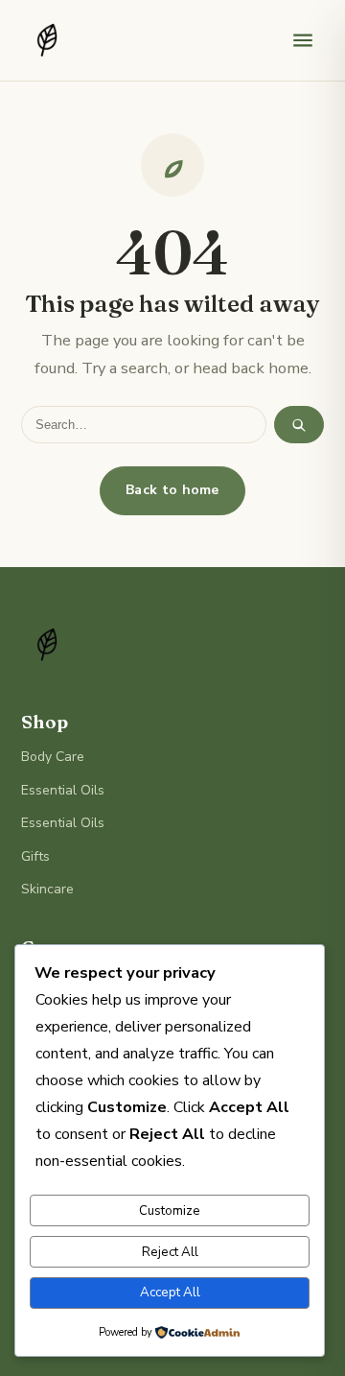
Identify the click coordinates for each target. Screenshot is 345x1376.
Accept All (170, 1292)
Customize (169, 1211)
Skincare (47, 889)
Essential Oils (62, 790)
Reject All (170, 1252)
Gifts (35, 856)
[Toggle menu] (303, 40)
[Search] (299, 424)
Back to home (172, 490)
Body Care (52, 756)
